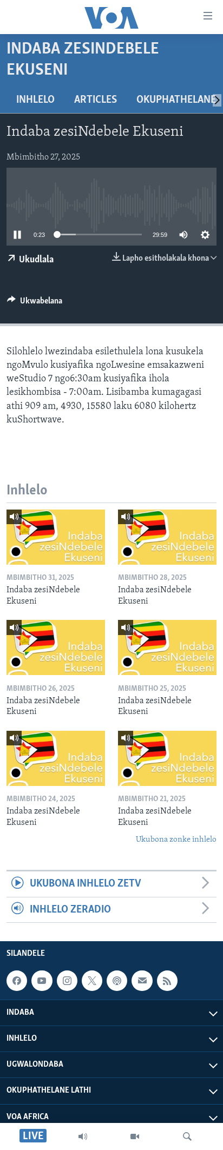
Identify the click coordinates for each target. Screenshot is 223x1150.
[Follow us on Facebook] (16, 980)
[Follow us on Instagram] (67, 980)
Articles (95, 100)
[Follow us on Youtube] (41, 980)
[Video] (135, 1136)
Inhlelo (35, 100)
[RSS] (167, 980)
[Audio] (83, 1136)
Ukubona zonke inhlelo (176, 840)
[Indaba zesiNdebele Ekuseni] (55, 537)
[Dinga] (187, 1136)
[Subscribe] (142, 980)
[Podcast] (117, 980)
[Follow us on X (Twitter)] (92, 980)
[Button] (34, 303)
